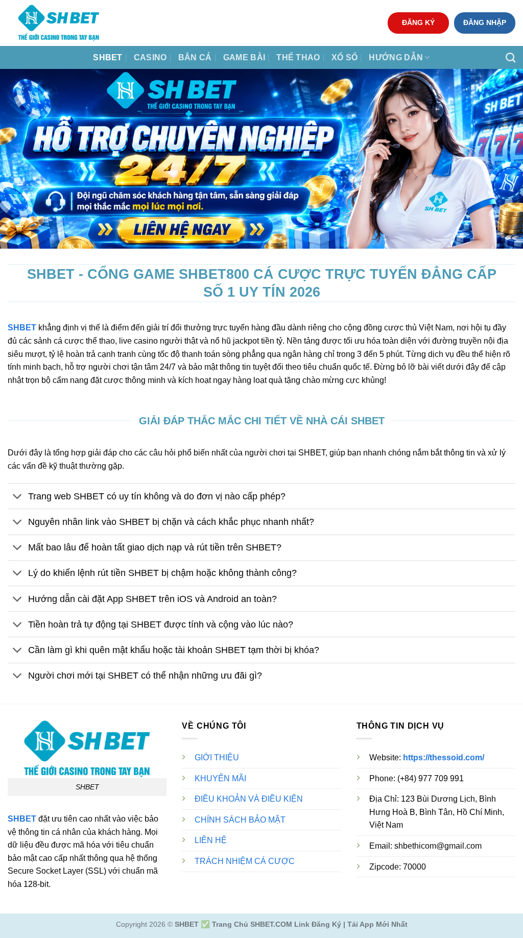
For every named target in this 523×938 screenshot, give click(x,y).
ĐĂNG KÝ (418, 23)
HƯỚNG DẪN (396, 57)
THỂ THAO (298, 57)
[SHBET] (59, 23)
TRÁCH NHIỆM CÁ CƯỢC (245, 861)
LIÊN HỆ (211, 840)
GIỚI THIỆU (217, 757)
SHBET (108, 57)
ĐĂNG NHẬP (484, 23)
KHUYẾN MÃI (220, 778)
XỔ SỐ (344, 57)
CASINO (150, 57)
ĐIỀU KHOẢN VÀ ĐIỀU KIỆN (249, 799)
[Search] (510, 57)
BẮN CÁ (195, 57)
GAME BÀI (244, 57)
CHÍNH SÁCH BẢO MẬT (240, 819)
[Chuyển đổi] (18, 497)
